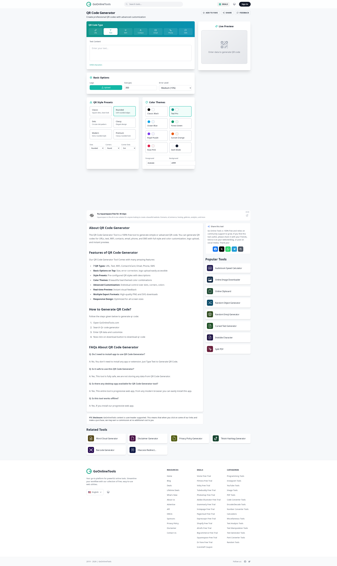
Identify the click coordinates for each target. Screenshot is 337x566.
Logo (92, 82)
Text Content (95, 41)
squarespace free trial (207, 537)
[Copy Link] (240, 249)
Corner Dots (125, 145)
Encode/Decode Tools (236, 504)
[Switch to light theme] (234, 4)
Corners (108, 145)
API (168, 509)
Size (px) (128, 82)
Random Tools (233, 542)
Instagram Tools (234, 481)
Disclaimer (171, 528)
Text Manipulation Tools (237, 528)
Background (173, 158)
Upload (107, 87)
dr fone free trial (204, 542)
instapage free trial (206, 509)
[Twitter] (221, 249)
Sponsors (171, 518)
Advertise (171, 504)
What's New (172, 495)
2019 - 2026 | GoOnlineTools (98, 561)
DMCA (169, 514)
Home (169, 476)
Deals (225, 4)
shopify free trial (204, 523)
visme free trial (204, 476)
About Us (171, 499)
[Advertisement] (168, 189)
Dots (91, 145)
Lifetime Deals (173, 490)
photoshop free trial (206, 495)
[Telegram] (234, 249)
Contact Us (171, 533)
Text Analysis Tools (235, 523)
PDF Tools (231, 495)
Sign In (245, 4)
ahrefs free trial (204, 528)
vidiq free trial (203, 485)
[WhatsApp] (228, 249)
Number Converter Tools (238, 509)
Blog (169, 481)
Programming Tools (235, 476)
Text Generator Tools (236, 533)
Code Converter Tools (236, 499)
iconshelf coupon (204, 547)
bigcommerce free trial (207, 533)
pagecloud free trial (206, 514)
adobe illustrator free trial (209, 499)
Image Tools (232, 490)
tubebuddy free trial (206, 490)
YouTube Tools (233, 485)
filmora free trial (204, 481)
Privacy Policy (173, 523)
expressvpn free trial (206, 518)
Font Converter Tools (236, 537)
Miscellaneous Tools (236, 518)
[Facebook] (215, 249)
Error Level (163, 82)
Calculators (232, 514)
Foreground (149, 158)
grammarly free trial (206, 504)
